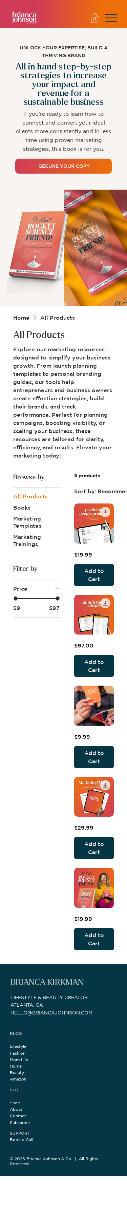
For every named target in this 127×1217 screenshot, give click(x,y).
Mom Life (19, 1059)
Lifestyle (18, 1046)
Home (16, 1066)
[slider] (16, 598)
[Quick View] (94, 523)
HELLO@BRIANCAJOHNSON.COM (51, 1012)
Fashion (17, 1053)
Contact (18, 1116)
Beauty (17, 1072)
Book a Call (21, 1139)
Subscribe (20, 1122)
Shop (15, 1103)
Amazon (18, 1079)
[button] (95, 17)
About (16, 1109)
